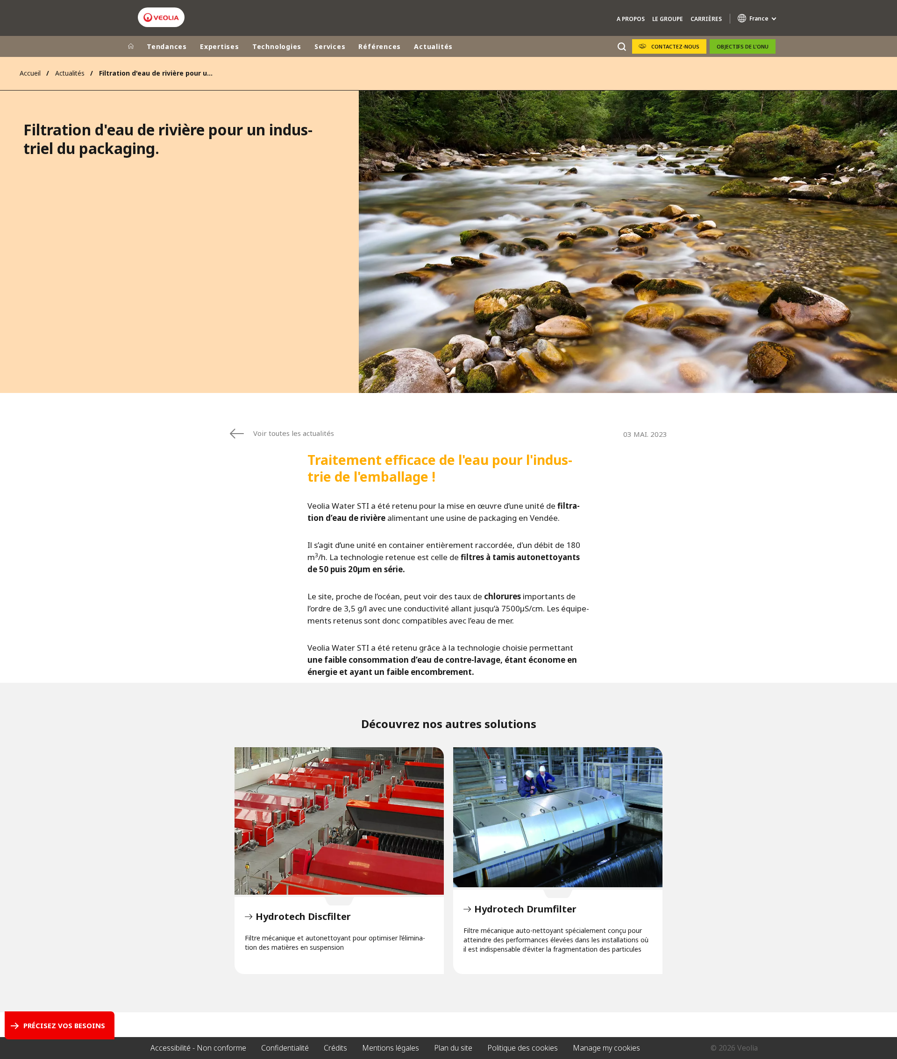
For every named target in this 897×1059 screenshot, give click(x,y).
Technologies (276, 46)
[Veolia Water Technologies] (161, 17)
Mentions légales (390, 1048)
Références (379, 46)
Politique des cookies (522, 1048)
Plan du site (453, 1048)
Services (329, 46)
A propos (631, 19)
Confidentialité (285, 1048)
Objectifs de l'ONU (743, 46)
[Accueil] (130, 46)
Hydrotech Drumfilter (557, 817)
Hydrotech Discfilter (339, 821)
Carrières (706, 19)
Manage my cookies (606, 1048)
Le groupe (667, 19)
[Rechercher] (621, 46)
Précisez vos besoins (64, 1025)
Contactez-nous (675, 46)
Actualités (433, 46)
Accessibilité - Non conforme (198, 1048)
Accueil (30, 73)
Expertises (219, 46)
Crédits (335, 1048)
